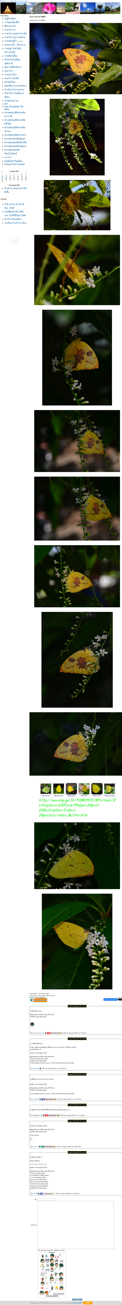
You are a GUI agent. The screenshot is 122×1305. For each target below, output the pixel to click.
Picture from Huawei (14, 164)
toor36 (40, 1115)
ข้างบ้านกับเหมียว (13, 219)
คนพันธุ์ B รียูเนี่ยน (13, 161)
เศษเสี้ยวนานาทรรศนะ (15, 85)
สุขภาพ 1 (8, 71)
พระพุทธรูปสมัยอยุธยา (15, 146)
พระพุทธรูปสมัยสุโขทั (15, 142)
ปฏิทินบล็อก (10, 18)
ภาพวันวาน (9, 29)
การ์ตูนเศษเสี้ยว (12, 22)
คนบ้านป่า (41, 1033)
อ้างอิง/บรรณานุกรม (14, 89)
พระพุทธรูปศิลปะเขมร (15, 135)
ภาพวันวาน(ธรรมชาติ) (15, 33)
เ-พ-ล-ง (7, 157)
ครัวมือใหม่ (9, 82)
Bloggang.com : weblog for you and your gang (14, 1)
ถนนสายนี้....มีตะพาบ (14, 44)
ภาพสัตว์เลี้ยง (10, 56)
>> (26, 171)
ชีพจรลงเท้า (10, 26)
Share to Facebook (110, 999)
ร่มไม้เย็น (36, 1099)
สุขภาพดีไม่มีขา (12, 67)
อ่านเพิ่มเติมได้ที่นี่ (76, 1303)
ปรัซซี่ (35, 1193)
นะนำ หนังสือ (11, 78)
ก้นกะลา (36, 1146)
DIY (6, 104)
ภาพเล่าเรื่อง (10, 74)
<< (1, 171)
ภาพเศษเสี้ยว (10, 41)
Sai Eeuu (36, 1068)
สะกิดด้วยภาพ (11, 100)
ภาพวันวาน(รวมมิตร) (14, 37)
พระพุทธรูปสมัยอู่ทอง (14, 138)
